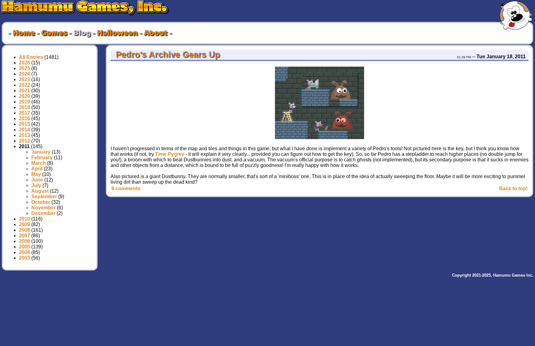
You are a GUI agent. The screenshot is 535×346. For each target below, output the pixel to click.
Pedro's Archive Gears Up (166, 54)
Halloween (117, 33)
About (155, 33)
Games (54, 33)
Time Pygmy (169, 154)
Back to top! (513, 188)
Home (24, 33)
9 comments (125, 188)
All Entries (31, 57)
